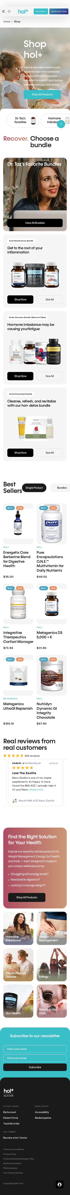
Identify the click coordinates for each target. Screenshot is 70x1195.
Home (6, 21)
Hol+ (21, 1183)
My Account (9, 1112)
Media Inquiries (43, 1118)
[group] (23, 120)
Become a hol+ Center (15, 1138)
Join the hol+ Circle (59, 11)
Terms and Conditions (13, 1149)
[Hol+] (23, 11)
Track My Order (11, 1123)
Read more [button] (36, 789)
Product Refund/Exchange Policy (18, 1159)
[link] (35, 800)
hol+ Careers (9, 1132)
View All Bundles (35, 223)
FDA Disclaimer (10, 1168)
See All (50, 299)
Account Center (10, 1106)
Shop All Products (42, 94)
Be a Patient (41, 11)
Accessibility (42, 1112)
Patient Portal (10, 1118)
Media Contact (41, 1106)
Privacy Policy (9, 1154)
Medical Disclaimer (12, 1163)
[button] (9, 11)
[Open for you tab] (59, 1184)
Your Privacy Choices (13, 1173)
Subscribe (35, 1067)
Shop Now (20, 299)
